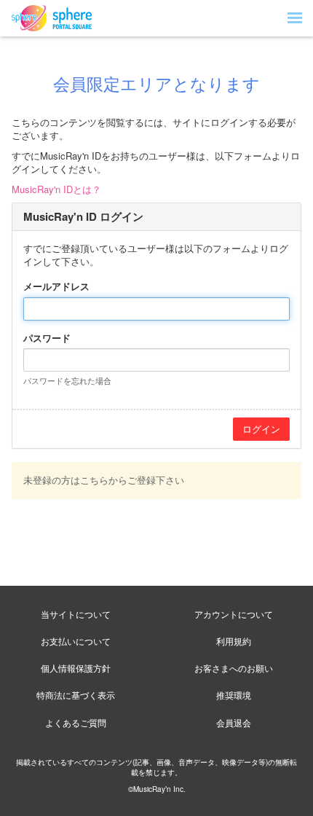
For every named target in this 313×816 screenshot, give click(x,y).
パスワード (47, 338)
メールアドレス (56, 286)
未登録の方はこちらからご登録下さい (103, 480)
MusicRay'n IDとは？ (56, 189)
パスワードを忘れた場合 (67, 380)
